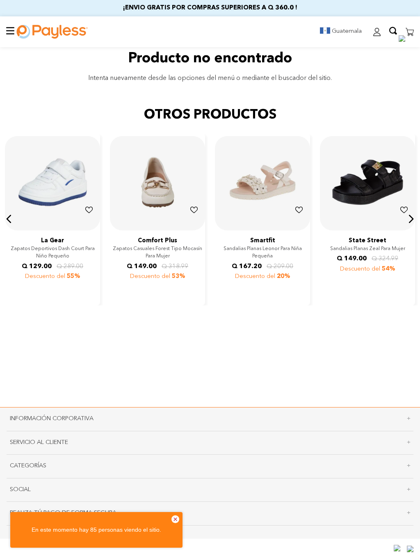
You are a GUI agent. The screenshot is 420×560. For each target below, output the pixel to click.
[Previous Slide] (12, 229)
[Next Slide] (93, 229)
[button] (336, 31)
